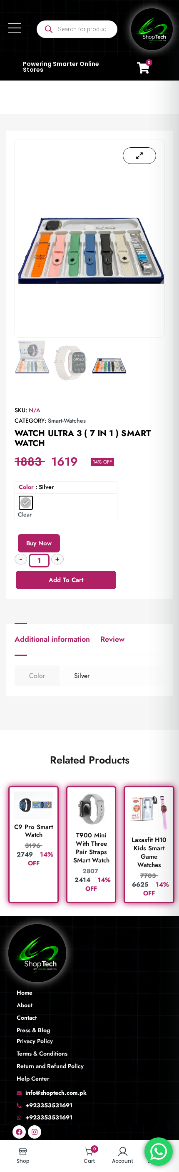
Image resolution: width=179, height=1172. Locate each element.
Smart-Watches (67, 420)
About (24, 1005)
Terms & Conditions (42, 1053)
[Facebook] (19, 1132)
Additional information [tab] (52, 639)
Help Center (33, 1078)
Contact (27, 1017)
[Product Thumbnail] (139, 155)
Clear (25, 514)
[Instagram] (34, 1132)
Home (24, 992)
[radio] (26, 503)
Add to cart (66, 580)
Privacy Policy (35, 1041)
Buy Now (39, 543)
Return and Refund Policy (50, 1066)
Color (26, 487)
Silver (82, 676)
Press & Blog (33, 1030)
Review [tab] (112, 639)
